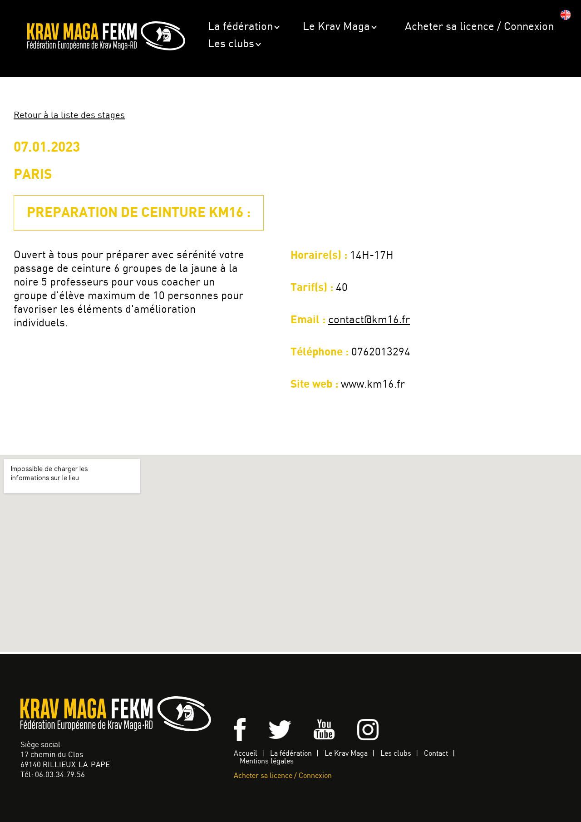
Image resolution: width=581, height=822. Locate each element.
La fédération (240, 27)
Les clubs (231, 44)
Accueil (245, 754)
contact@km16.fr (369, 320)
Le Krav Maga (336, 27)
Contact (436, 754)
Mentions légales (267, 761)
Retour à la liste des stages (69, 115)
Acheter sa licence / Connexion (479, 27)
